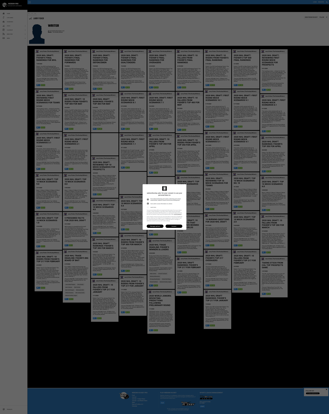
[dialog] (164, 207)
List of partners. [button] (178, 214)
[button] (164, 207)
